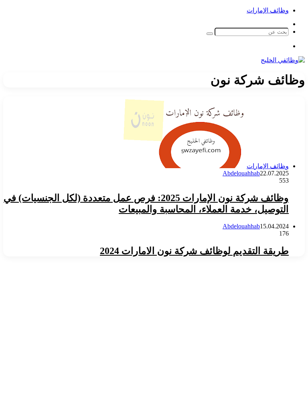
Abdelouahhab (241, 173)
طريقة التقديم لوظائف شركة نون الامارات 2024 (194, 251)
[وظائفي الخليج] (283, 60)
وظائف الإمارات (268, 10)
